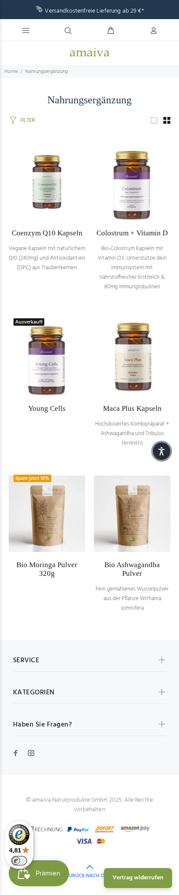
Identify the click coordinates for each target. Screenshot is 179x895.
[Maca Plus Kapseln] (132, 357)
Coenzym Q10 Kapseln (47, 233)
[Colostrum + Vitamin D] (132, 182)
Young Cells (47, 408)
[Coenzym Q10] (47, 182)
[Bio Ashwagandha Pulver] (132, 514)
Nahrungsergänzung (46, 71)
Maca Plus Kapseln (132, 408)
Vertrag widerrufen (138, 878)
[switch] (19, 860)
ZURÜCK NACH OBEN (90, 876)
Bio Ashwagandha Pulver (132, 569)
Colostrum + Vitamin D (132, 233)
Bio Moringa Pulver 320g (47, 569)
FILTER (27, 120)
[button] (161, 451)
